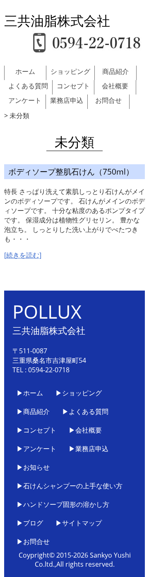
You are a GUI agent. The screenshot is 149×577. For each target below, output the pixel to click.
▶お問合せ (33, 541)
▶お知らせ (33, 467)
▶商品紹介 (33, 411)
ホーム (25, 71)
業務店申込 (66, 100)
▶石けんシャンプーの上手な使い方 (70, 485)
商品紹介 (115, 71)
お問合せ (108, 100)
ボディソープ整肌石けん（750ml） (71, 171)
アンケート (24, 100)
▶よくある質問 (85, 411)
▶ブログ (30, 522)
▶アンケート (36, 448)
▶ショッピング (78, 392)
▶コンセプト (36, 430)
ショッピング (70, 71)
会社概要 (115, 85)
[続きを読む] (22, 255)
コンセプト (73, 85)
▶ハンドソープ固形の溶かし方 (63, 504)
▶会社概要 (85, 430)
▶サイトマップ (78, 522)
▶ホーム (30, 392)
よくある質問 (28, 85)
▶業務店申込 (88, 448)
